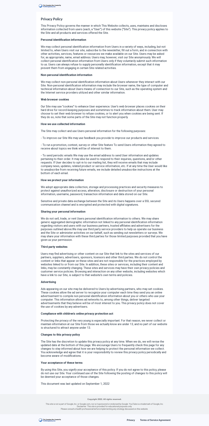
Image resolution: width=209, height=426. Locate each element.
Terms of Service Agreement (155, 420)
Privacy (131, 420)
